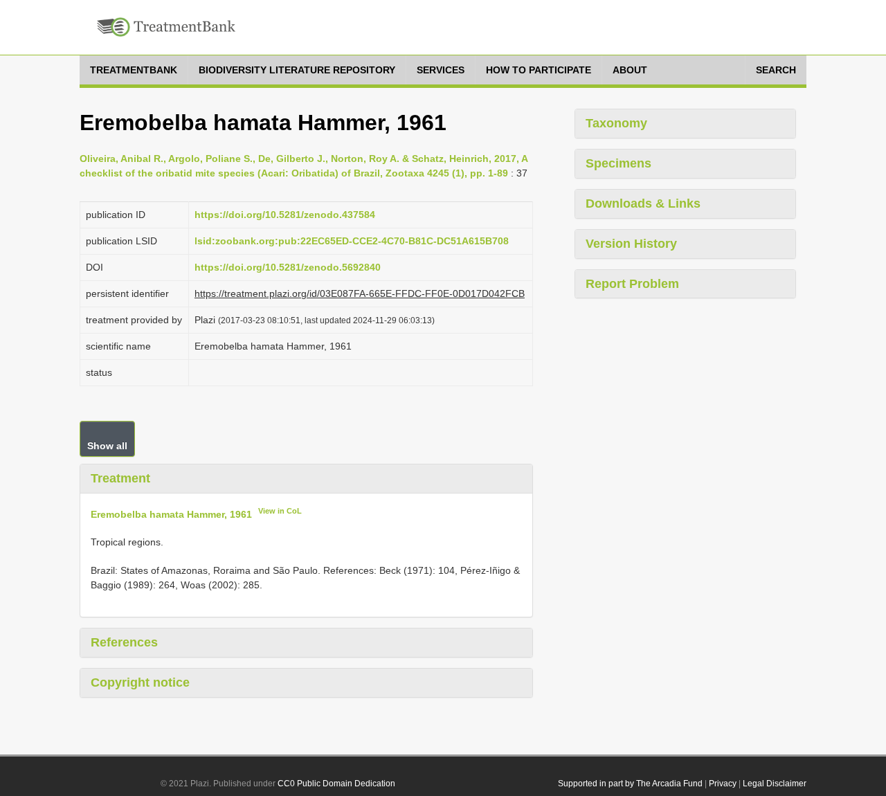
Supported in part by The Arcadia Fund (630, 783)
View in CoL (280, 511)
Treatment (120, 478)
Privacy (722, 783)
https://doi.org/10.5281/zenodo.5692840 (288, 267)
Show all (107, 445)
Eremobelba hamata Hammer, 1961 (171, 513)
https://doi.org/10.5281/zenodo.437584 (285, 214)
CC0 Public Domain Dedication (336, 783)
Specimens (618, 163)
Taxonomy (616, 123)
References (124, 642)
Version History (631, 244)
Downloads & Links (643, 203)
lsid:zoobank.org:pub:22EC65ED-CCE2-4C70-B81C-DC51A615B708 (352, 240)
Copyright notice (140, 682)
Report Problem (632, 284)
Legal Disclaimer (774, 783)
